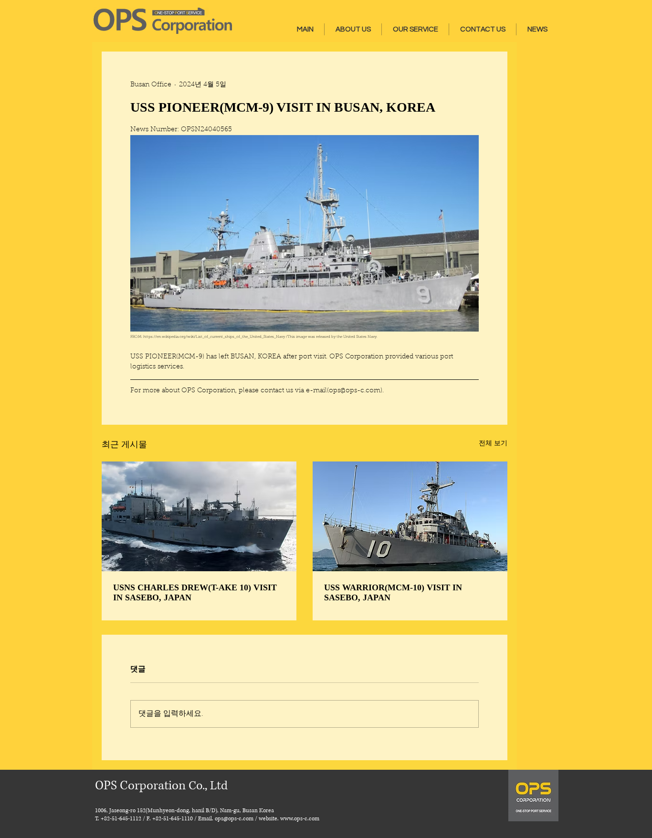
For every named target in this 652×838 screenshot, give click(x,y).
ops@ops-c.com (234, 818)
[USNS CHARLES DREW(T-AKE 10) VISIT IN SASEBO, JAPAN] (199, 516)
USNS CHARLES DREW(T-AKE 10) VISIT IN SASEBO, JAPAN (195, 592)
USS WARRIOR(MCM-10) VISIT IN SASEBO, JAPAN (393, 592)
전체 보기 (493, 443)
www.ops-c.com (299, 818)
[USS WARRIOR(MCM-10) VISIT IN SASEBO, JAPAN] (410, 516)
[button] (353, 29)
